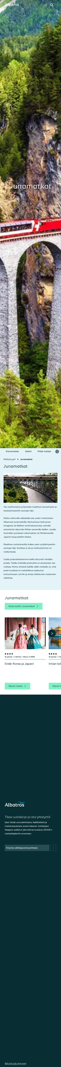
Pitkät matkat (44, 451)
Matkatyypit (10, 459)
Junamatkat (26, 459)
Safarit (28, 451)
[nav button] (57, 451)
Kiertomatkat (12, 451)
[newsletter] (53, 848)
